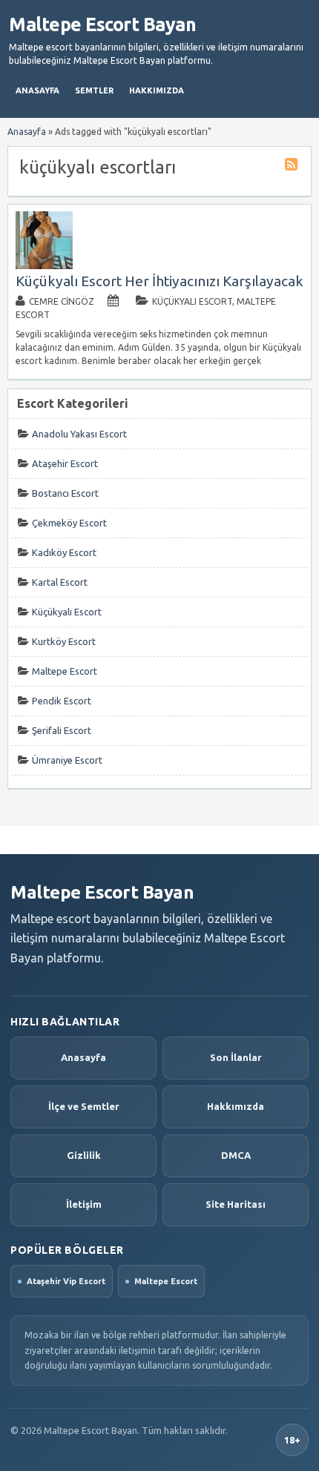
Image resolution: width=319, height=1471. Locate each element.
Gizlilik (84, 1155)
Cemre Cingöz (61, 301)
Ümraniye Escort (67, 760)
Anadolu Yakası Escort (79, 434)
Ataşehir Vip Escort (66, 1281)
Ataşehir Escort (65, 463)
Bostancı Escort (65, 493)
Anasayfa (37, 90)
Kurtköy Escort (64, 641)
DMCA (236, 1155)
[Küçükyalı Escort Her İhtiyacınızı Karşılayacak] (44, 266)
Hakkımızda (156, 90)
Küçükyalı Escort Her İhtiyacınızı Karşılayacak (159, 281)
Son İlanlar (236, 1057)
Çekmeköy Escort (69, 523)
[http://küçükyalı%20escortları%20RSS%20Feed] (293, 166)
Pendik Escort (61, 700)
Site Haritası (235, 1204)
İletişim (84, 1204)
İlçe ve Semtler (83, 1106)
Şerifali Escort (61, 730)
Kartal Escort (60, 582)
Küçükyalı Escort (192, 301)
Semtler (94, 90)
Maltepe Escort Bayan (102, 24)
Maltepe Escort (64, 671)
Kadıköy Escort (64, 552)
